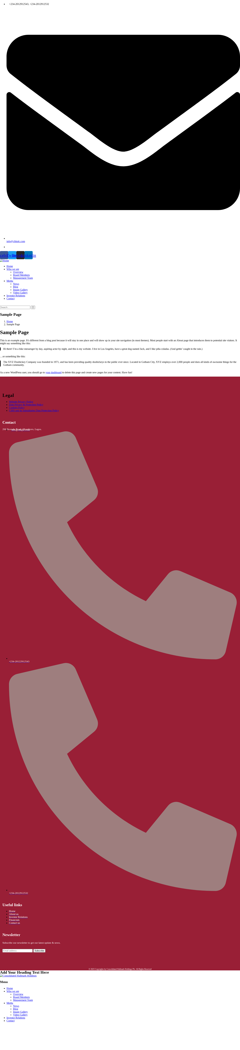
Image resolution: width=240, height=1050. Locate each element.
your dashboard (54, 372)
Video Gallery (20, 1014)
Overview (18, 994)
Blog (15, 1009)
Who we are (13, 991)
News (16, 1006)
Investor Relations (16, 1017)
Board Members (21, 997)
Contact (11, 1020)
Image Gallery (20, 1011)
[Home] (4, 260)
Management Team (23, 1000)
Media (10, 1003)
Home (10, 321)
